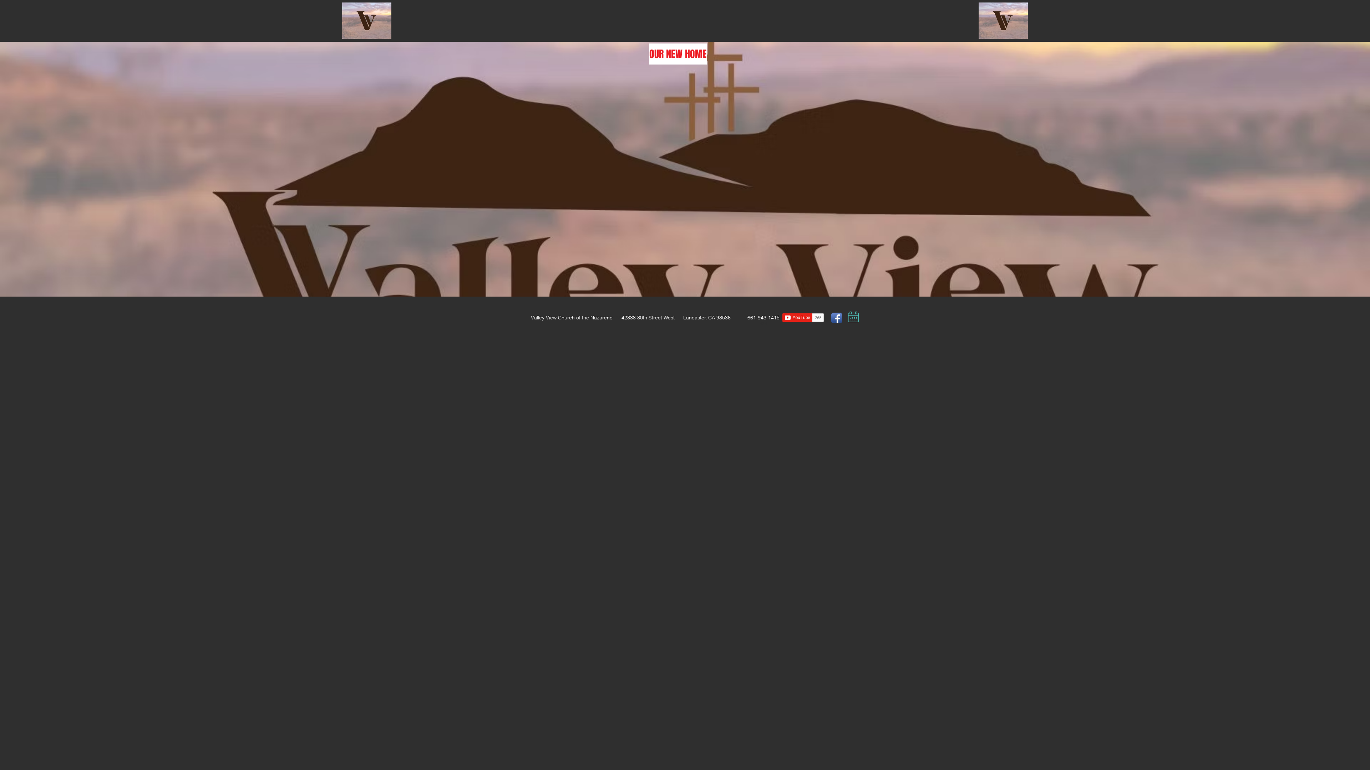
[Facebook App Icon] (836, 318)
